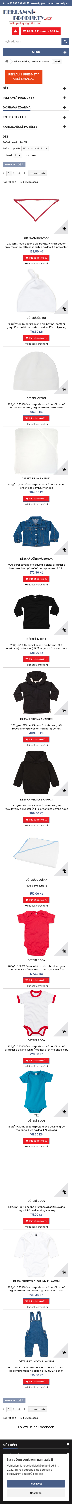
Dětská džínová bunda (36, 558)
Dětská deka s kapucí (36, 478)
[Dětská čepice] (36, 291)
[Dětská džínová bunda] (36, 532)
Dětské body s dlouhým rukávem (36, 1281)
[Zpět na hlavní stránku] (6, 61)
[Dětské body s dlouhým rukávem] (36, 1254)
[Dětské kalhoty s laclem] (36, 1334)
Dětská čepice (36, 317)
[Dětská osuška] (36, 853)
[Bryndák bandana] (36, 210)
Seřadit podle (11, 148)
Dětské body (36, 960)
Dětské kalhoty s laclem (36, 1361)
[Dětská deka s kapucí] (36, 451)
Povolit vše (36, 1483)
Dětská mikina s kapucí (36, 719)
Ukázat (7, 155)
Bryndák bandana (36, 237)
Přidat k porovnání (37, 263)
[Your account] (15, 31)
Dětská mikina (36, 639)
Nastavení (36, 1492)
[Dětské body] (36, 933)
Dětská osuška (36, 879)
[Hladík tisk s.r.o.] (36, 17)
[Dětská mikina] (36, 612)
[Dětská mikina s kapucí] (36, 692)
